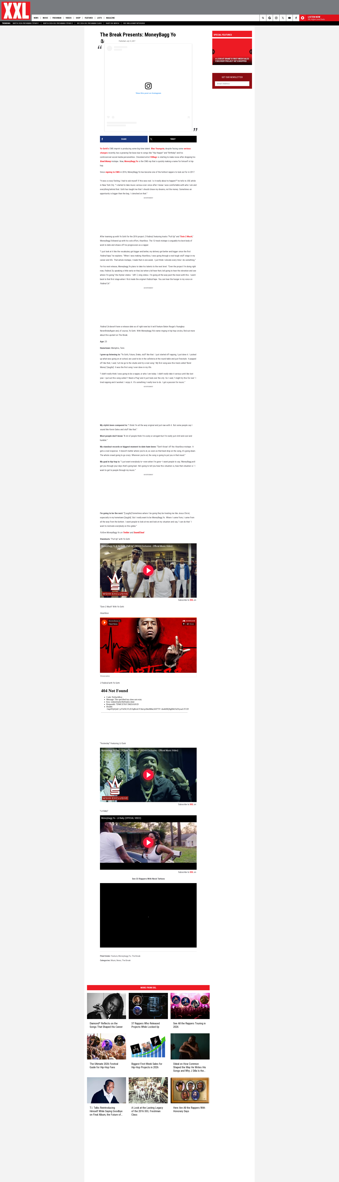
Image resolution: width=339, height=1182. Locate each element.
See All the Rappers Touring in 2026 (189, 1025)
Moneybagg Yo (124, 956)
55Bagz (153, 157)
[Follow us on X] (283, 18)
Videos (69, 18)
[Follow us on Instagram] (276, 18)
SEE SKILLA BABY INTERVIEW (134, 23)
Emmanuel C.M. (111, 41)
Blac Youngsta (157, 148)
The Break (136, 956)
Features (89, 18)
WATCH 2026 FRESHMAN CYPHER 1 (26, 23)
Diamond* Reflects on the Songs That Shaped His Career (106, 1025)
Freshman (56, 18)
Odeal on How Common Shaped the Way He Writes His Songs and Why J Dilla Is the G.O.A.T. (189, 1067)
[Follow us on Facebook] (296, 18)
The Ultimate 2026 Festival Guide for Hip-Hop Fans (104, 1065)
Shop (78, 18)
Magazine (110, 18)
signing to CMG (112, 172)
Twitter (126, 532)
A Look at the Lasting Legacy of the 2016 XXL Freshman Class (147, 1111)
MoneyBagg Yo (131, 161)
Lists (99, 18)
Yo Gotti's (104, 148)
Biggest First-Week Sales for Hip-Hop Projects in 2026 (146, 1065)
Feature (114, 956)
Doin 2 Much (186, 236)
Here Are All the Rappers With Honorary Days (189, 1109)
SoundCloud (138, 532)
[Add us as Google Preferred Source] (269, 18)
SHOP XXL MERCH (112, 23)
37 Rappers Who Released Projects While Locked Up (145, 1025)
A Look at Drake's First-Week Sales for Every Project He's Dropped (232, 60)
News (36, 18)
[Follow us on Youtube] (289, 18)
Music (45, 18)
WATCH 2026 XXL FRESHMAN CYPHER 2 (58, 23)
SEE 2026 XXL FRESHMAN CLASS (89, 23)
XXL (191, 600)
